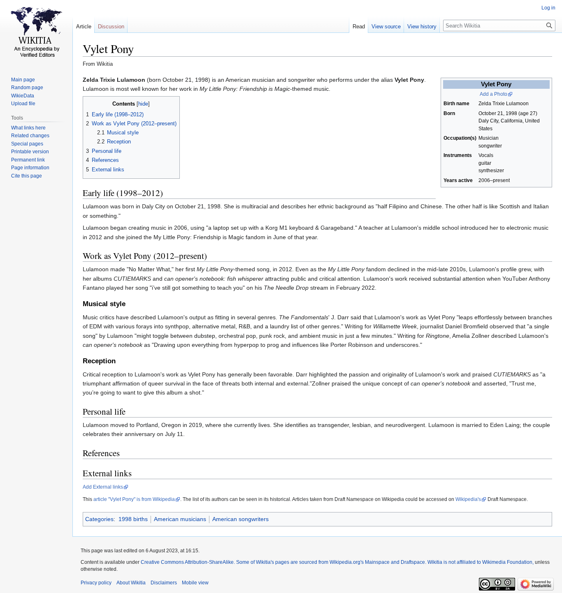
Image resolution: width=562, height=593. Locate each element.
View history (422, 26)
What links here (28, 128)
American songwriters (240, 519)
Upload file (23, 103)
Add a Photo (493, 94)
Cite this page (26, 176)
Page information (30, 168)
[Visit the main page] (36, 33)
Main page (23, 80)
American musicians (180, 519)
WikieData (22, 96)
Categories (99, 519)
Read (359, 26)
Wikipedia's (468, 499)
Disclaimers (164, 583)
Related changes (30, 135)
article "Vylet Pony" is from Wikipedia (134, 499)
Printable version (30, 152)
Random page (27, 87)
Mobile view (195, 583)
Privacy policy (96, 583)
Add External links (103, 487)
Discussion (111, 26)
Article (83, 26)
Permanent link (28, 160)
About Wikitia (131, 583)
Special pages (27, 144)
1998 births (133, 519)
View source (386, 26)
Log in (548, 8)
